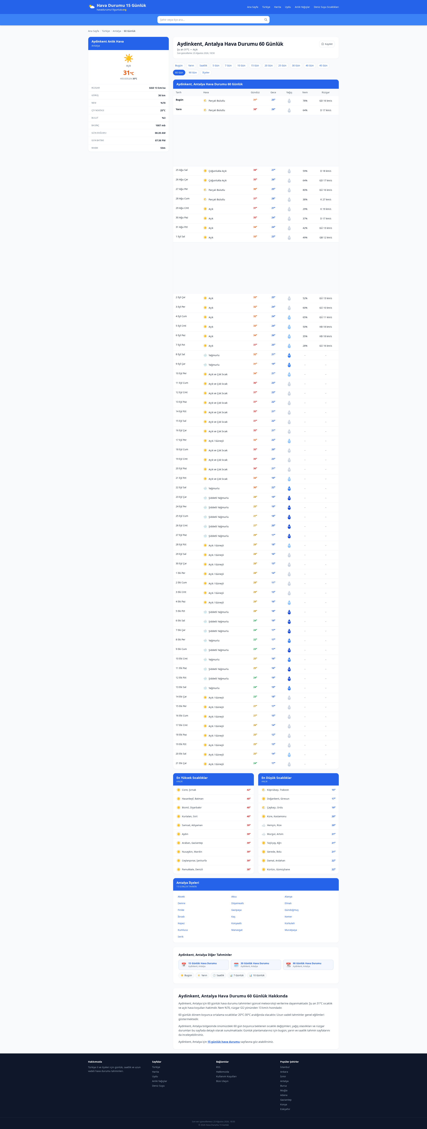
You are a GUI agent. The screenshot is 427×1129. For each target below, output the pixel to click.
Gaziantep (286, 1099)
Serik (180, 936)
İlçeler (205, 72)
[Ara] (266, 19)
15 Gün (255, 65)
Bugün (179, 65)
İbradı (181, 916)
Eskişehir (285, 1109)
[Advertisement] (255, 140)
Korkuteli (290, 923)
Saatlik (203, 65)
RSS (218, 1067)
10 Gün (241, 65)
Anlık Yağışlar (302, 7)
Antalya (117, 31)
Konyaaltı (236, 923)
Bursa (283, 1085)
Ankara (284, 1071)
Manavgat (237, 929)
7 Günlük (237, 975)
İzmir (283, 1076)
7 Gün (228, 65)
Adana (283, 1095)
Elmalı (288, 903)
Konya (283, 1104)
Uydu (288, 7)
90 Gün (193, 72)
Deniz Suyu (158, 1085)
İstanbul (285, 1067)
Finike (181, 909)
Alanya (288, 896)
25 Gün (282, 65)
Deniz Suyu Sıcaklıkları (326, 7)
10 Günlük (256, 975)
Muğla (283, 1090)
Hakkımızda (222, 1071)
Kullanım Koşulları (226, 1076)
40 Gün (310, 65)
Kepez (181, 923)
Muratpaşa (291, 929)
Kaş (233, 916)
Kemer (288, 916)
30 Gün (296, 65)
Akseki (181, 896)
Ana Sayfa (252, 7)
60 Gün (179, 72)
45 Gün (323, 65)
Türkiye (266, 7)
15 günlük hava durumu (223, 1042)
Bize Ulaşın (222, 1081)
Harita (277, 7)
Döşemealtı (237, 903)
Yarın (191, 65)
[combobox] (213, 19)
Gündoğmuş (292, 909)
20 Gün (269, 65)
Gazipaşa (236, 909)
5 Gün (216, 65)
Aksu (234, 896)
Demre (181, 903)
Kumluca (183, 929)
